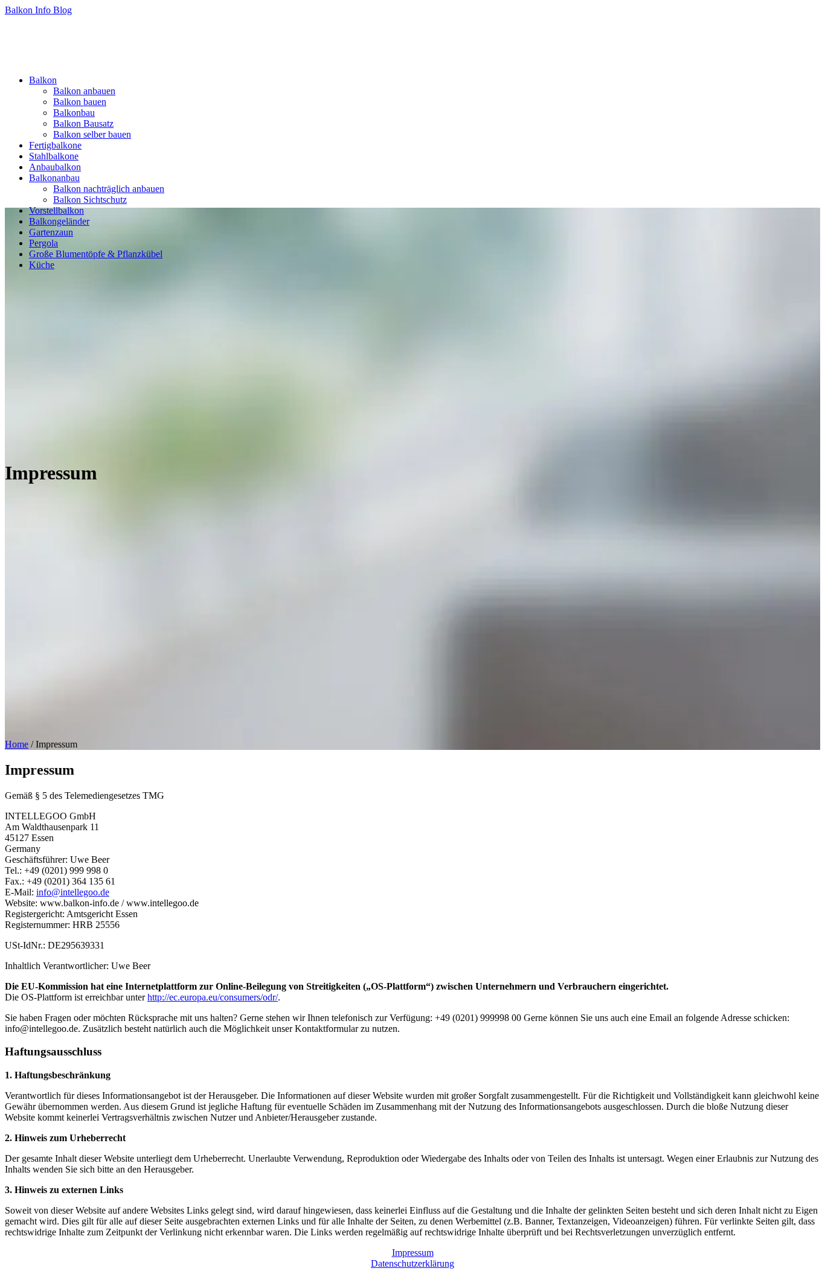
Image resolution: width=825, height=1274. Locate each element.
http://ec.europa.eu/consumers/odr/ (212, 997)
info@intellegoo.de (72, 892)
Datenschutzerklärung (412, 1263)
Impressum (413, 1252)
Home (16, 744)
